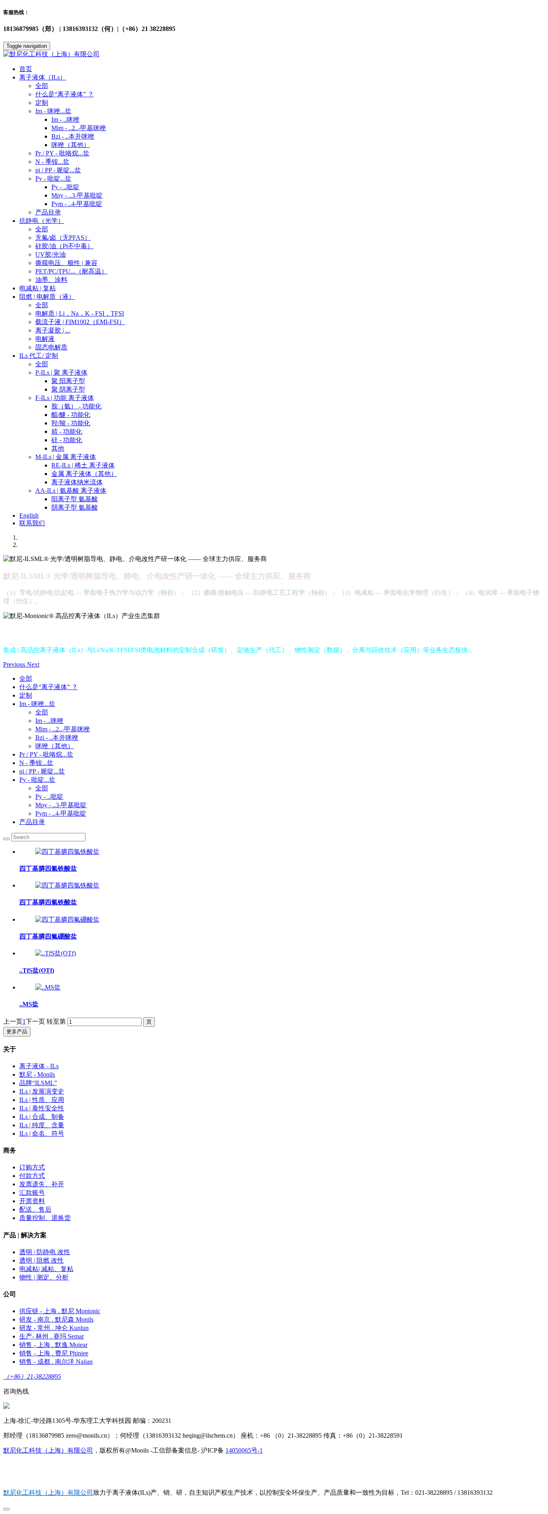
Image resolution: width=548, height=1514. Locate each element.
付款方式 (32, 1175)
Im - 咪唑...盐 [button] (53, 111)
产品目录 (48, 212)
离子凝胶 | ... (52, 330)
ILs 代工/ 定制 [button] (38, 355)
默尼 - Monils (37, 1074)
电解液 (45, 338)
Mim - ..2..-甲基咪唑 (62, 729)
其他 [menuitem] (57, 448)
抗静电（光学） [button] (41, 220)
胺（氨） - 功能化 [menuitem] (76, 406)
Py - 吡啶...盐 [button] (53, 178)
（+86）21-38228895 (32, 1376)
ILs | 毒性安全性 (41, 1108)
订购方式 (32, 1167)
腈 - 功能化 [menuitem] (66, 431)
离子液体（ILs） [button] (42, 77)
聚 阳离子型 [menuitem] (68, 380)
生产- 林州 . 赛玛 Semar (51, 1336)
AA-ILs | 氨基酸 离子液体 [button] (70, 490)
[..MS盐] (48, 987)
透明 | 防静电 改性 (44, 1252)
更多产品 (16, 1031)
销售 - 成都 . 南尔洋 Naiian (56, 1361)
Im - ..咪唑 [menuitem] (65, 119)
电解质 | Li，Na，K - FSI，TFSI (79, 313)
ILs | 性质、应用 (41, 1099)
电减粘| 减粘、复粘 (46, 1268)
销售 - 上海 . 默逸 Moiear (53, 1344)
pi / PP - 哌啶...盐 (58, 170)
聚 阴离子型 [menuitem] (68, 389)
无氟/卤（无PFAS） (63, 237)
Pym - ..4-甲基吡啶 (60, 813)
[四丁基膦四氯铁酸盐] (67, 851)
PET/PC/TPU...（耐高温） (71, 271)
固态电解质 (51, 347)
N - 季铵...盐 (52, 161)
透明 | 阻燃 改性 (41, 1260)
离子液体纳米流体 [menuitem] (77, 482)
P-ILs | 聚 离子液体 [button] (61, 372)
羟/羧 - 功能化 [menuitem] (70, 423)
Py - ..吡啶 (49, 796)
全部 (41, 85)
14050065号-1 (244, 1450)
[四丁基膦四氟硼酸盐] (67, 919)
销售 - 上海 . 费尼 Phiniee (53, 1353)
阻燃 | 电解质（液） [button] (47, 296)
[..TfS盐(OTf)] (55, 953)
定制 (41, 102)
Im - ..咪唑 (49, 720)
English (29, 515)
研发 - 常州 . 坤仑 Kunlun (54, 1327)
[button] (15, 664)
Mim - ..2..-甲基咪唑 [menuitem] (78, 127)
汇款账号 (32, 1192)
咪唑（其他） (54, 746)
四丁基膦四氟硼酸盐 (48, 936)
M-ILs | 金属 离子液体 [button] (65, 456)
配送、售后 (35, 1209)
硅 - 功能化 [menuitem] (66, 440)
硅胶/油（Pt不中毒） (64, 246)
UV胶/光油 (50, 254)
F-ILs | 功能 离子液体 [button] (64, 397)
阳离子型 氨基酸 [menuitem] (74, 499)
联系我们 (32, 523)
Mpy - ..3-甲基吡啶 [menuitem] (77, 195)
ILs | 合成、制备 (41, 1116)
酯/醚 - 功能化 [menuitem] (70, 414)
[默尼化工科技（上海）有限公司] (274, 54)
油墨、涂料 (51, 279)
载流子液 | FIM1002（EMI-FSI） (80, 321)
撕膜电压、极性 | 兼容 (66, 262)
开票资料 (32, 1201)
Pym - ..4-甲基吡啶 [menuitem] (76, 203)
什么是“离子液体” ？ (64, 94)
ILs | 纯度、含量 (41, 1125)
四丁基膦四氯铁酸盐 (48, 868)
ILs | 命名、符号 (41, 1133)
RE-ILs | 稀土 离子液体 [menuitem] (83, 465)
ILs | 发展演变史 (41, 1091)
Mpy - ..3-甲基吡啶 (61, 805)
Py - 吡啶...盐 (37, 779)
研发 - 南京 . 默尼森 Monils (56, 1319)
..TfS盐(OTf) (36, 970)
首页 (25, 68)
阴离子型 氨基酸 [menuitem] (74, 507)
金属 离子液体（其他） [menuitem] (84, 473)
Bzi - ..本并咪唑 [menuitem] (72, 136)
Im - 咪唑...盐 (37, 703)
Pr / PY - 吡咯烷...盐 (62, 153)
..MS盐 (29, 1004)
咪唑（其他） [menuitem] (70, 144)
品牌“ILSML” (38, 1082)
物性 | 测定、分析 (44, 1277)
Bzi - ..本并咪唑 (56, 737)
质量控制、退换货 (45, 1217)
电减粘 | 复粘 (37, 288)
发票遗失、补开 (41, 1184)
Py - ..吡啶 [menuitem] (65, 187)
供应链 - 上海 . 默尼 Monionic (59, 1311)
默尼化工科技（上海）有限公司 (48, 1450)
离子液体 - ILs (39, 1066)
